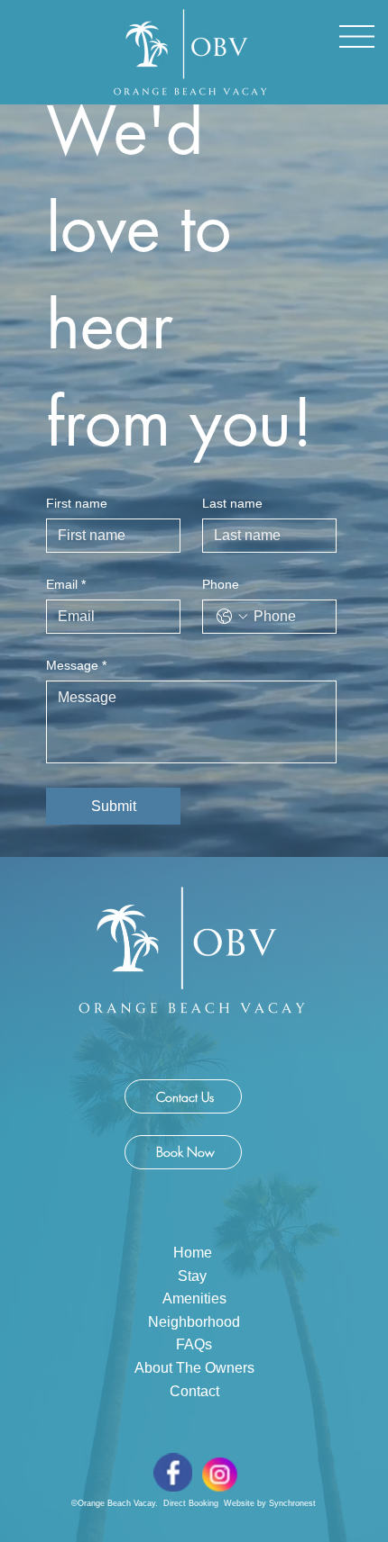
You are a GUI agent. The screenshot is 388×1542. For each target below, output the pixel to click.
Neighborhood (194, 1322)
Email (66, 584)
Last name (232, 503)
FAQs (194, 1344)
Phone (220, 584)
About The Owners (194, 1367)
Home (194, 1252)
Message (76, 665)
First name (76, 503)
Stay (194, 1276)
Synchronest (292, 1503)
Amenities (194, 1298)
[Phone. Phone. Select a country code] (232, 616)
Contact (194, 1391)
